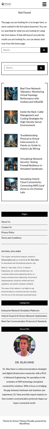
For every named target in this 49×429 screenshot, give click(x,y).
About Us (5, 222)
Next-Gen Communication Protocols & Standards (24, 321)
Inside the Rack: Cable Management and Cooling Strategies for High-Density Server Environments (31, 119)
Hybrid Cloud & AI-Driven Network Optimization (24, 316)
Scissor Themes (20, 421)
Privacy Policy (7, 232)
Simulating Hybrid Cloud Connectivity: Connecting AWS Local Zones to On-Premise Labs (32, 186)
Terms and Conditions (11, 238)
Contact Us (6, 227)
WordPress (24, 424)
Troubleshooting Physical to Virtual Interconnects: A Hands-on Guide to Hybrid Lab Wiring (30, 142)
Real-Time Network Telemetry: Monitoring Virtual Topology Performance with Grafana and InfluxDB (32, 95)
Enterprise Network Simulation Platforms (20, 311)
